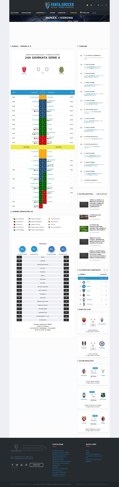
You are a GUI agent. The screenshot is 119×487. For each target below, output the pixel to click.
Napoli (89, 286)
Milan (88, 295)
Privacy (43, 484)
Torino (84, 423)
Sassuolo (103, 399)
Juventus (90, 304)
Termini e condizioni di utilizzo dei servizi (58, 484)
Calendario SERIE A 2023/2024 (55, 21)
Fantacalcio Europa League (61, 463)
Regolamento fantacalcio (60, 468)
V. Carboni (35, 201)
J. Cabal (49, 115)
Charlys (49, 183)
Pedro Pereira (34, 178)
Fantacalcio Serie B (58, 459)
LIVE (93, 325)
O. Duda (49, 124)
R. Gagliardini (34, 187)
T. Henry (49, 197)
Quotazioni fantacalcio (60, 472)
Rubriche (61, 13)
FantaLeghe (26, 13)
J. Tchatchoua (51, 110)
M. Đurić (36, 205)
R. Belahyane (51, 179)
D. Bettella (35, 174)
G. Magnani (50, 106)
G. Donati (35, 165)
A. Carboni (35, 115)
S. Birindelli (35, 110)
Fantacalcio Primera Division (61, 454)
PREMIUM (88, 461)
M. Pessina (35, 120)
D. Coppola (50, 169)
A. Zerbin (35, 128)
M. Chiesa (50, 156)
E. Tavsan (49, 201)
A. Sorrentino (35, 151)
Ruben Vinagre (51, 160)
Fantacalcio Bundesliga (59, 456)
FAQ (87, 458)
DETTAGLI (93, 376)
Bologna (84, 375)
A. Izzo (36, 106)
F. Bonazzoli (50, 191)
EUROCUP (85, 13)
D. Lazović (50, 119)
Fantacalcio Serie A (58, 450)
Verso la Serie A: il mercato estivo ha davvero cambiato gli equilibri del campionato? (97, 203)
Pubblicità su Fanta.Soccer (94, 459)
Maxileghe (55, 467)
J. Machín (35, 192)
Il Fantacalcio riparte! (95, 216)
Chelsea (102, 348)
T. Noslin (49, 141)
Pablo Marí (35, 102)
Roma (84, 324)
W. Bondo (36, 132)
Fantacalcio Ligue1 (58, 458)
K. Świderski (50, 137)
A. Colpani (35, 124)
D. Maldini (35, 197)
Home (42, 21)
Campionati (40, 13)
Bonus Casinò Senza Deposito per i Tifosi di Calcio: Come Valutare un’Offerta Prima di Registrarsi (98, 254)
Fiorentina (102, 324)
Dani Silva (50, 187)
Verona (61, 74)
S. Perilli (49, 151)
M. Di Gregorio (34, 97)
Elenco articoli (102, 194)
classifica (103, 274)
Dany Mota (35, 141)
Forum (52, 13)
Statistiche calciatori (59, 474)
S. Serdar (49, 129)
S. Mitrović (50, 174)
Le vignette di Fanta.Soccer (94, 456)
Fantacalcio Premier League (61, 452)
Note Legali (36, 484)
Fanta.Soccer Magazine (93, 454)
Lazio (103, 375)
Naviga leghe (56, 465)
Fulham (84, 348)
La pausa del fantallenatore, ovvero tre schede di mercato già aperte (98, 227)
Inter (88, 282)
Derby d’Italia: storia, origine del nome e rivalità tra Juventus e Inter (97, 240)
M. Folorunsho (51, 132)
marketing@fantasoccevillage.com (24, 458)
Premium (73, 13)
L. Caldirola (35, 161)
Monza (24, 74)
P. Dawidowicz (51, 101)
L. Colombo (35, 137)
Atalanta (89, 300)
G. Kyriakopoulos (33, 169)
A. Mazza (36, 156)
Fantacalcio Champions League (62, 461)
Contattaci (36, 465)
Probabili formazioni (59, 476)
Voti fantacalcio (57, 470)
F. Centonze (50, 164)
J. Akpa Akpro (34, 183)
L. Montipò (50, 97)
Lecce (88, 291)
